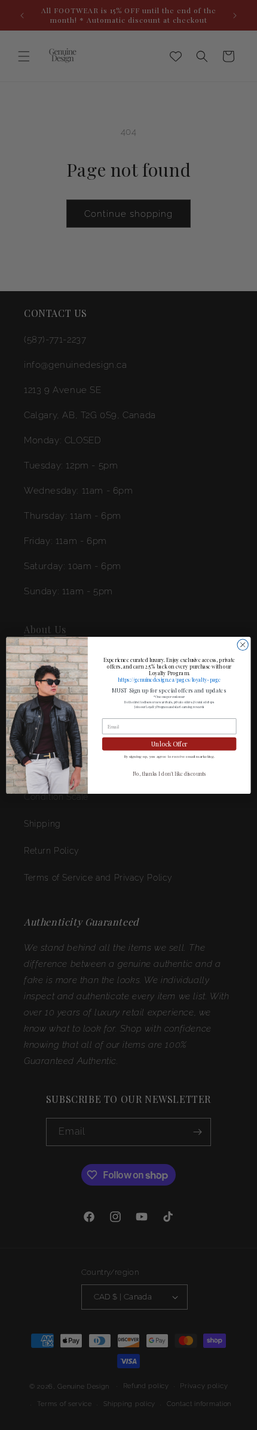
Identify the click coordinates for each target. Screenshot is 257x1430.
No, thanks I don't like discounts (169, 773)
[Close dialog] (242, 644)
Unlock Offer (169, 743)
